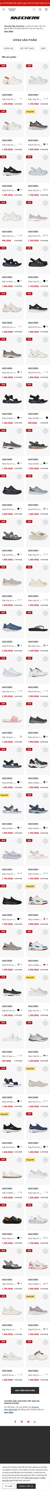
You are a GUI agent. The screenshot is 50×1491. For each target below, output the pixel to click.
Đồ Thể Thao (27, 48)
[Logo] (12, 9)
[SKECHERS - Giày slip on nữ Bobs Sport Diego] (12, 304)
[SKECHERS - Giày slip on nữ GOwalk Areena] (12, 669)
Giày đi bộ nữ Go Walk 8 (12, 1147)
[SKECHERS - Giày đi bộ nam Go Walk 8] (38, 122)
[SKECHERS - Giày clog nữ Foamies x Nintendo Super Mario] (38, 532)
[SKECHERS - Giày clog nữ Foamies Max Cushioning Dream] (38, 77)
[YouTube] (28, 1422)
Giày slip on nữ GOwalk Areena (15, 691)
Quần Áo (8, 48)
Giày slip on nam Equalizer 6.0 (15, 1329)
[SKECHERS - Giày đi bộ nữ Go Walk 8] (12, 1125)
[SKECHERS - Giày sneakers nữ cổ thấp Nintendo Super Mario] (38, 897)
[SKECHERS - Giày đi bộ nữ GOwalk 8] (38, 1125)
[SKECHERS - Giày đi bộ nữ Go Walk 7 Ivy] (38, 213)
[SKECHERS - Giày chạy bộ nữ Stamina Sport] (38, 1033)
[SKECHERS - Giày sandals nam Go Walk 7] (12, 1261)
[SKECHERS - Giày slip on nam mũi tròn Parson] (38, 714)
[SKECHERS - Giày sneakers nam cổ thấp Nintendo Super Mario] (38, 942)
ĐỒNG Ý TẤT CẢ (26, 1486)
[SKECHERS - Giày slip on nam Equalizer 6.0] (12, 1307)
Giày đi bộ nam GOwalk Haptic (15, 509)
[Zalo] (35, 1422)
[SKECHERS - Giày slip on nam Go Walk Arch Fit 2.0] (12, 441)
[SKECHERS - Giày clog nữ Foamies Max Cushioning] (12, 77)
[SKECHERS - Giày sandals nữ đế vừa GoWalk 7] (12, 395)
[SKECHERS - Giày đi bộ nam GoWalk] (38, 304)
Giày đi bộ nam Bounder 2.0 (14, 965)
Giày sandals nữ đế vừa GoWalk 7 (16, 418)
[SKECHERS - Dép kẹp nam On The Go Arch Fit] (38, 623)
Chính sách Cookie (31, 1478)
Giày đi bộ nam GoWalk (38, 327)
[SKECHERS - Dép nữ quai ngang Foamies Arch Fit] (12, 1033)
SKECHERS (7, 95)
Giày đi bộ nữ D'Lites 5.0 (38, 372)
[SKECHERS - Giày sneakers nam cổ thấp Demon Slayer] (38, 760)
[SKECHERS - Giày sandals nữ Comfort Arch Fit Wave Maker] (38, 395)
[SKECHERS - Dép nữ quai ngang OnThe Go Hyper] (12, 714)
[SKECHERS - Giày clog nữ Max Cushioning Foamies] (38, 578)
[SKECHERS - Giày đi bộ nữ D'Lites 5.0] (38, 350)
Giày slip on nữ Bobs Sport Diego (16, 327)
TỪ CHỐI (8, 1486)
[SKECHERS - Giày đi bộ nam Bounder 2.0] (12, 942)
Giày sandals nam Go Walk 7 (14, 1284)
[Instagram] (22, 1422)
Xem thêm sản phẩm (25, 1390)
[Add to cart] (19, 66)
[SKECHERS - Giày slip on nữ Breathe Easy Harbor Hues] (38, 1079)
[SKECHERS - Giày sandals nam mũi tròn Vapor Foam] (12, 760)
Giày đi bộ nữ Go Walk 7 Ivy (13, 1010)
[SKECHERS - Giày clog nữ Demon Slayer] (38, 1352)
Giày (43, 48)
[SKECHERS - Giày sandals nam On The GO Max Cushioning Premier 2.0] (12, 259)
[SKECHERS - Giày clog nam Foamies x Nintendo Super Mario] (12, 1216)
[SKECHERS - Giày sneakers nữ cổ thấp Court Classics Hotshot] (12, 1170)
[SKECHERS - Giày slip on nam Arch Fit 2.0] (12, 350)
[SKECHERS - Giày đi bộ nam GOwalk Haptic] (12, 487)
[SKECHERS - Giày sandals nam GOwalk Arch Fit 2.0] (38, 441)
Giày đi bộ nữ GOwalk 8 (38, 1147)
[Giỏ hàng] (46, 9)
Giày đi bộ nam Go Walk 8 (39, 145)
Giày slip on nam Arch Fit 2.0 (14, 372)
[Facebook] (15, 1422)
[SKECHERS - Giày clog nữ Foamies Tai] (12, 213)
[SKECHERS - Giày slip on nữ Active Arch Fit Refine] (12, 578)
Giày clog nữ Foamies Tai (12, 236)
